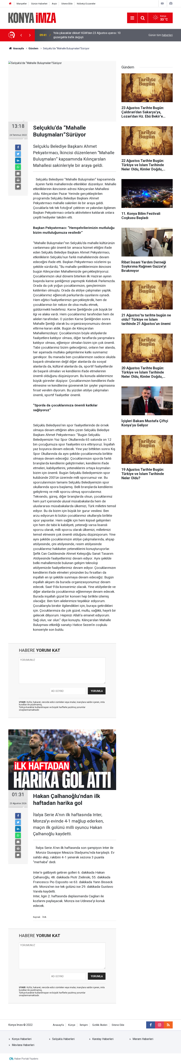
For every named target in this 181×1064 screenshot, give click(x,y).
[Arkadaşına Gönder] (18, 173)
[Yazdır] (18, 180)
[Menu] (132, 18)
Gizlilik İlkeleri (99, 1025)
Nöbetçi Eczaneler (86, 3)
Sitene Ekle (66, 3)
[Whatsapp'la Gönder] (18, 167)
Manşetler (22, 3)
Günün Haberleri (39, 3)
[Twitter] (18, 154)
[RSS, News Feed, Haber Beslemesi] (168, 1024)
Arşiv (54, 3)
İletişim (84, 1025)
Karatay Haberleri (102, 1039)
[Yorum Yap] (18, 187)
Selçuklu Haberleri (63, 1039)
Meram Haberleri (143, 1039)
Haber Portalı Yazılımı (26, 1058)
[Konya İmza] (32, 17)
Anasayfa (58, 1025)
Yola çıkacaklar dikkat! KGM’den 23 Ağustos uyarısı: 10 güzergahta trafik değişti (87, 35)
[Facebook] (18, 147)
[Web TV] (162, 3)
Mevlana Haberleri (23, 1045)
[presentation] (21, 35)
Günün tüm (160, 35)
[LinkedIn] (18, 160)
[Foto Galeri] (171, 3)
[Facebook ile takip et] (150, 1024)
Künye (71, 1025)
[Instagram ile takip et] (159, 1024)
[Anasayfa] (10, 3)
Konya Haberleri (21, 1039)
